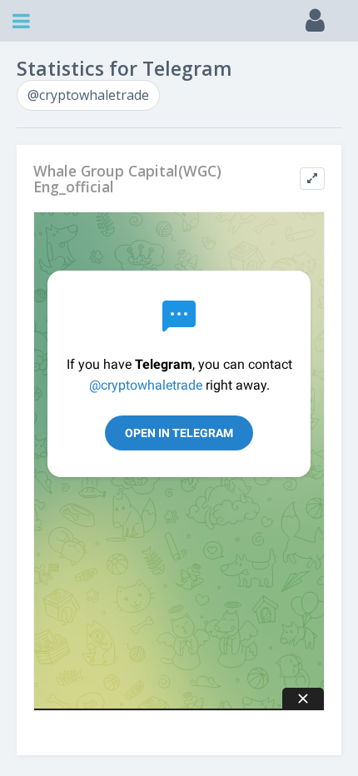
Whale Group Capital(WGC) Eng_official (127, 179)
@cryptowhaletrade (88, 95)
